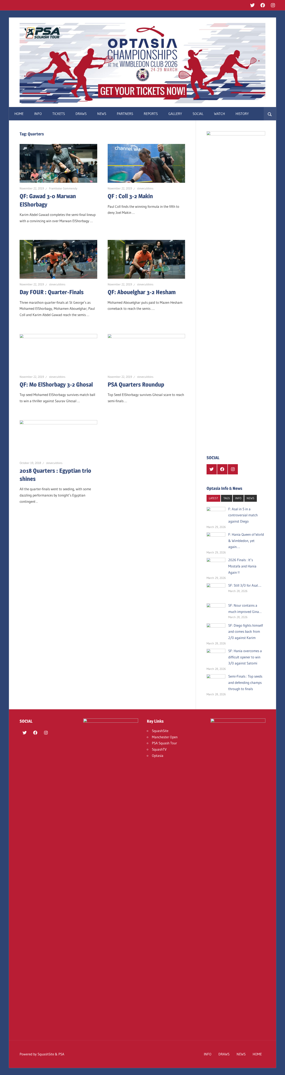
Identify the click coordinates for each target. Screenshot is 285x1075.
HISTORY (242, 113)
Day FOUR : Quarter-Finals (52, 292)
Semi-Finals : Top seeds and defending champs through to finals (245, 682)
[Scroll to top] (278, 1068)
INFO (38, 113)
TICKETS (58, 113)
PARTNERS (125, 113)
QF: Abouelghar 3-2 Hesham (142, 292)
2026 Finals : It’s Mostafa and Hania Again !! (242, 566)
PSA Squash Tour (164, 743)
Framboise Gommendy (63, 188)
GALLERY (175, 113)
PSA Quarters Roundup (136, 384)
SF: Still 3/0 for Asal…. (244, 585)
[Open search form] (270, 113)
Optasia (157, 755)
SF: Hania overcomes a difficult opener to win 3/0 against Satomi (245, 657)
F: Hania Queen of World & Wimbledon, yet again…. (246, 540)
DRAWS (81, 113)
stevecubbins (145, 188)
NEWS (101, 113)
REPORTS (151, 113)
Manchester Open (165, 737)
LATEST (213, 498)
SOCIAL (198, 113)
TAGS (226, 498)
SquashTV (159, 749)
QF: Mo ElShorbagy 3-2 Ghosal (56, 384)
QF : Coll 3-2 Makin (130, 196)
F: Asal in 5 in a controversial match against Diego (243, 515)
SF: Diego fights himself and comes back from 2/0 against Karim (245, 631)
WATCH (219, 113)
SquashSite (160, 730)
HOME (19, 113)
